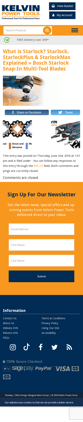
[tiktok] (27, 347)
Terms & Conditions (53, 318)
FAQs (6, 337)
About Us (8, 323)
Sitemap (9, 395)
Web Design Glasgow (25, 395)
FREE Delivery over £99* (33, 40)
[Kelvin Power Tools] (21, 12)
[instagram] (13, 347)
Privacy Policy (50, 323)
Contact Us (9, 318)
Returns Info (10, 332)
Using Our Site (50, 328)
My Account (63, 15)
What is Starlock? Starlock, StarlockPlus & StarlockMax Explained (36, 57)
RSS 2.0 (38, 166)
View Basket (64, 6)
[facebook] (40, 347)
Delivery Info (10, 328)
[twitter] (54, 347)
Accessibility (49, 332)
